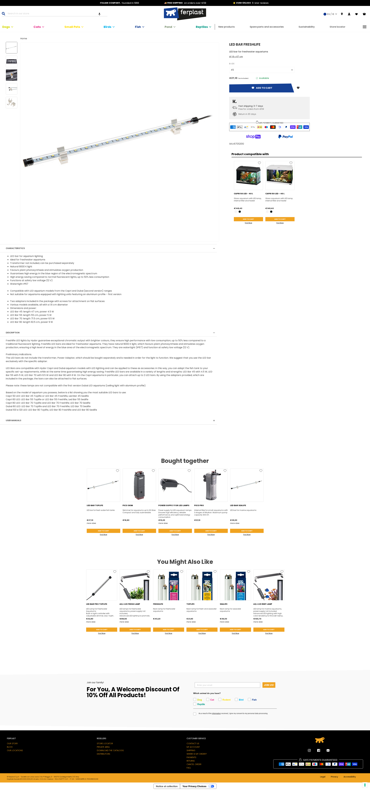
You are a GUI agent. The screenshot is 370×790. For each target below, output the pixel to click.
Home (23, 38)
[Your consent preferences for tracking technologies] (365, 785)
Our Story (12, 743)
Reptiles (202, 27)
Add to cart (248, 219)
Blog (10, 747)
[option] (119, 2)
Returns (191, 760)
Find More (248, 223)
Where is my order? (197, 753)
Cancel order (194, 764)
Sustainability (307, 26)
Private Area (103, 747)
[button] (99, 14)
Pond (168, 27)
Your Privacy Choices (194, 786)
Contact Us (193, 743)
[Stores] (341, 14)
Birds (107, 27)
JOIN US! (269, 685)
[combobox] (56, 14)
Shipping (191, 750)
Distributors (103, 753)
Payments (191, 757)
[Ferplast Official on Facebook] (316, 750)
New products (226, 26)
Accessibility (350, 777)
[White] (235, 211)
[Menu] (364, 26)
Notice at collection (167, 786)
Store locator (337, 26)
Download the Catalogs (110, 750)
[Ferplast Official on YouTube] (326, 750)
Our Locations (15, 750)
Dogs (6, 27)
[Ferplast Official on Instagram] (309, 750)
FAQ (189, 767)
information (216, 713)
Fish (138, 27)
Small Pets (72, 27)
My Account (193, 747)
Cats (37, 27)
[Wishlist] (356, 14)
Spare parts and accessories (267, 26)
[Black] (239, 211)
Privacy (334, 777)
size (232, 63)
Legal (322, 777)
